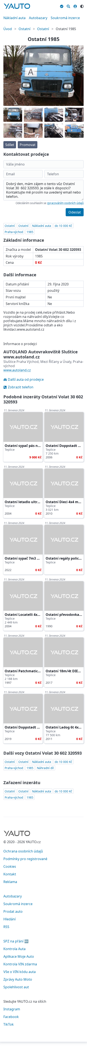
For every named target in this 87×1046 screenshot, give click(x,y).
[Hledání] (68, 5)
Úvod (7, 29)
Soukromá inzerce (65, 17)
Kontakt (9, 874)
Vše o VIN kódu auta (19, 971)
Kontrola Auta (14, 948)
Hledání (9, 919)
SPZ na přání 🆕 (16, 941)
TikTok (8, 1024)
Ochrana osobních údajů (23, 851)
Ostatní (24, 29)
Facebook (11, 1016)
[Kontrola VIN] (61, 5)
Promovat (27, 144)
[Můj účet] (75, 5)
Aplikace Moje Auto (18, 956)
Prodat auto (13, 911)
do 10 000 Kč (63, 226)
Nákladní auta (14, 17)
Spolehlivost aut (16, 987)
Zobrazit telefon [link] (20, 387)
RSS (6, 926)
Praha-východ (14, 232)
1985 (30, 232)
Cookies (9, 866)
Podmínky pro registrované (25, 858)
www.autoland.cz (17, 370)
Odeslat (74, 212)
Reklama (10, 881)
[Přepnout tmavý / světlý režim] (82, 5)
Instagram (11, 1009)
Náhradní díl (45, 768)
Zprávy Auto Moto (17, 979)
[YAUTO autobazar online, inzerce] (17, 6)
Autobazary (38, 17)
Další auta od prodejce (26, 379)
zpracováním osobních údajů (65, 203)
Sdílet (9, 144)
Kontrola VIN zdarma (20, 964)
